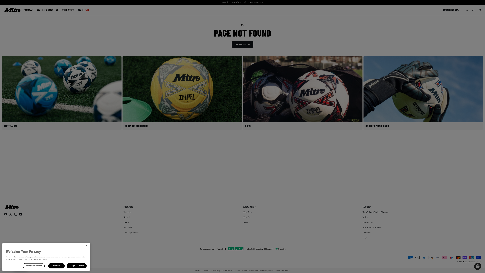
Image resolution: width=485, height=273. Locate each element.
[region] (46, 257)
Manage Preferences (34, 266)
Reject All (56, 266)
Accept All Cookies (76, 266)
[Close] (86, 245)
